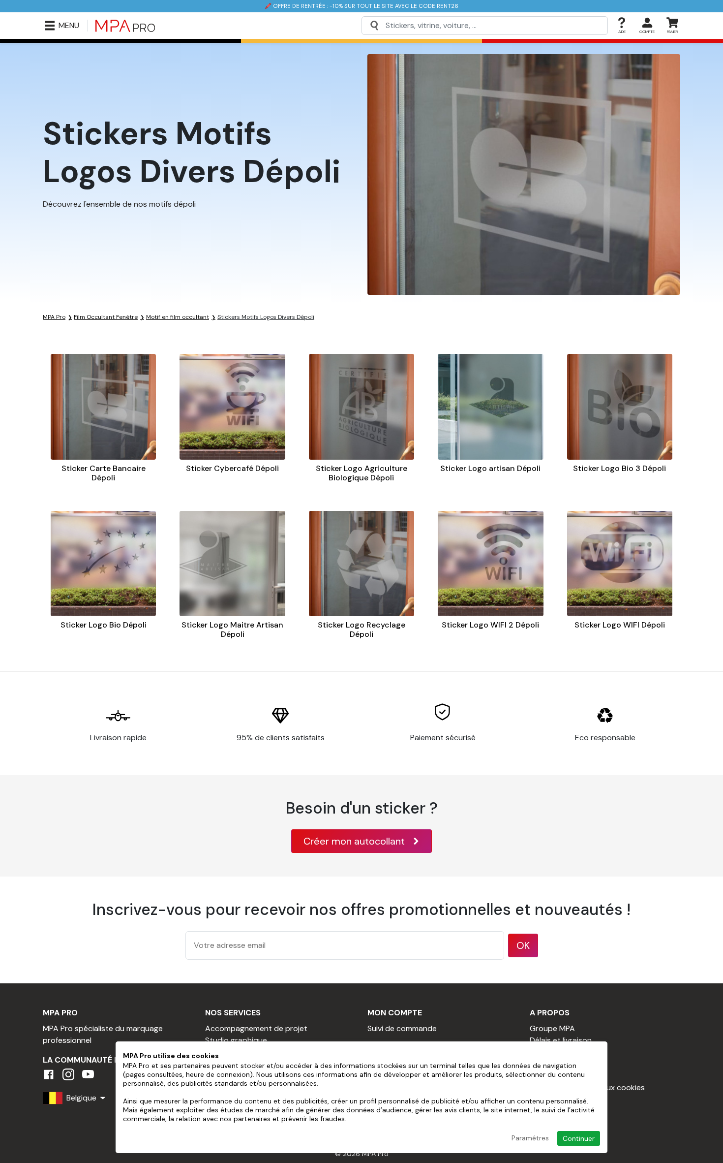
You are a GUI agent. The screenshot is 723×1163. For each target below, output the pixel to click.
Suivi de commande (402, 1028)
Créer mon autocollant (354, 841)
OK (523, 945)
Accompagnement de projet (256, 1028)
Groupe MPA (552, 1028)
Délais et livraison (561, 1040)
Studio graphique (236, 1040)
